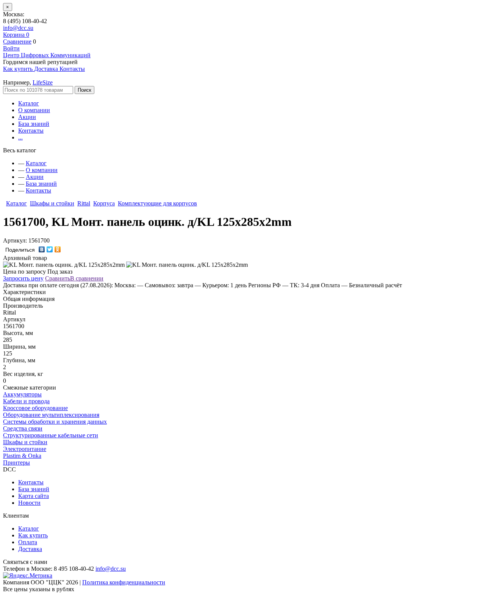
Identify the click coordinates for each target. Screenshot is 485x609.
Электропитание (24, 449)
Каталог (28, 103)
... (20, 137)
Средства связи (22, 428)
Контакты (31, 130)
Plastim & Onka (22, 455)
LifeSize (43, 82)
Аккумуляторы (22, 394)
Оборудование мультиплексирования (51, 415)
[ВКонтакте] (42, 249)
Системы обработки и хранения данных (55, 421)
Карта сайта (33, 496)
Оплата (27, 542)
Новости (29, 502)
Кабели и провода (26, 401)
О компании (34, 110)
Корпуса (104, 203)
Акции (27, 117)
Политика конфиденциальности (123, 582)
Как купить (33, 535)
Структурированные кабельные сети (50, 435)
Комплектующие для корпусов (157, 203)
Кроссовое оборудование (35, 408)
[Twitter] (50, 249)
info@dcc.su (18, 28)
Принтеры (16, 462)
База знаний (33, 124)
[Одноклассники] (58, 249)
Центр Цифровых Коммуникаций (47, 55)
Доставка (30, 549)
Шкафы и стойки (52, 203)
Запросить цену (23, 278)
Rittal (83, 203)
